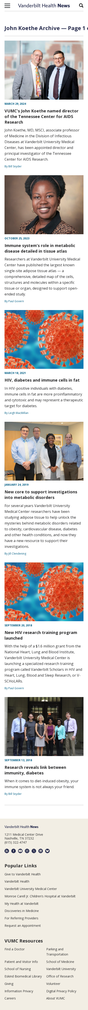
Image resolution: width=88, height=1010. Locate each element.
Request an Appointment (23, 925)
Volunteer (53, 984)
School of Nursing (18, 969)
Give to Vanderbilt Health (23, 874)
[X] (34, 851)
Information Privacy (19, 991)
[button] (7, 5)
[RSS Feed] (7, 851)
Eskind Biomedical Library (23, 976)
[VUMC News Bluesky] (47, 851)
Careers (10, 998)
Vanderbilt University (61, 969)
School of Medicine (60, 962)
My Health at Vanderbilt (22, 903)
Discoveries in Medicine (22, 911)
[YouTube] (20, 851)
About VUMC (55, 998)
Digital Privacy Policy (61, 991)
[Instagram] (27, 851)
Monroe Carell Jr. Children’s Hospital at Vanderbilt (40, 896)
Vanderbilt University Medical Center (31, 889)
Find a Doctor (15, 949)
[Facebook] (13, 851)
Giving (9, 984)
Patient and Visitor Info (21, 962)
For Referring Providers (21, 918)
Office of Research (60, 976)
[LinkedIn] (40, 851)
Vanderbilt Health (17, 881)
